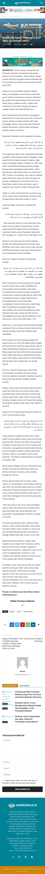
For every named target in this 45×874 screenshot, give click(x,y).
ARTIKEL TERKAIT (10, 686)
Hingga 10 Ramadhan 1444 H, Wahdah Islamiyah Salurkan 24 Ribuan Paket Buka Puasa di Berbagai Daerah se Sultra (12, 643)
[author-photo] (22, 668)
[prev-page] (3, 727)
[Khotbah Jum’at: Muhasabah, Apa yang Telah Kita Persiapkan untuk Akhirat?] (8, 719)
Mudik (19, 611)
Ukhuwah (19, 34)
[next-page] (7, 727)
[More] (38, 624)
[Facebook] (12, 624)
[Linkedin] (33, 624)
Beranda (4, 16)
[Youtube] (32, 857)
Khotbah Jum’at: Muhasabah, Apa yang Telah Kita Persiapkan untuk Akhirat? (27, 719)
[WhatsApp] (28, 624)
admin (9, 44)
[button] (4, 3)
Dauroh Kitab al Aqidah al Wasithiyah (33, 640)
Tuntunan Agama (14, 16)
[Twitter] (17, 624)
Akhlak (24, 16)
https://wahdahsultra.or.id (22, 674)
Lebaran (12, 611)
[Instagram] (19, 857)
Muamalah (12, 34)
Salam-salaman (28, 611)
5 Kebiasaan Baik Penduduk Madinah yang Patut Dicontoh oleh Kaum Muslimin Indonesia (28, 694)
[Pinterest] (22, 624)
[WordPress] (25, 857)
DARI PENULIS (25, 686)
